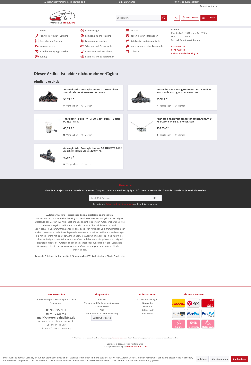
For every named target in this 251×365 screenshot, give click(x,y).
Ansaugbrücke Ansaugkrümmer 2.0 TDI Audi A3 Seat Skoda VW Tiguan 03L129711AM (184, 91)
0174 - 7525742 (56, 314)
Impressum (147, 313)
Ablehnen (202, 359)
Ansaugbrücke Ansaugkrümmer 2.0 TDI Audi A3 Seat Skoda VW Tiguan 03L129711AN (90, 91)
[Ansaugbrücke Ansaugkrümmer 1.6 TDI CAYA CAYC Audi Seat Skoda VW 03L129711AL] (48, 156)
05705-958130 (178, 46)
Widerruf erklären (102, 317)
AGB (102, 310)
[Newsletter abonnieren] (154, 198)
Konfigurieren (239, 359)
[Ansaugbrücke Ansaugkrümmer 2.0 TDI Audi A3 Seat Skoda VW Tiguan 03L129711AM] (141, 98)
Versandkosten (118, 338)
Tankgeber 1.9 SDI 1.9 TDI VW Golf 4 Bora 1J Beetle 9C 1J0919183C (91, 120)
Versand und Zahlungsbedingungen (102, 303)
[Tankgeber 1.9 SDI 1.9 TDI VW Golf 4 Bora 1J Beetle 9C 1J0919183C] (48, 127)
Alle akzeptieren (219, 359)
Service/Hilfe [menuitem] (208, 6)
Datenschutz (148, 310)
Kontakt (102, 299)
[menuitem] (141, 18)
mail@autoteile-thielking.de (184, 53)
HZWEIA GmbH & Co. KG (136, 346)
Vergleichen (72, 105)
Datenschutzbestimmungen (119, 204)
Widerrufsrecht (102, 306)
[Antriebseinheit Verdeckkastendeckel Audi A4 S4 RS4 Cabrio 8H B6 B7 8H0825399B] (141, 127)
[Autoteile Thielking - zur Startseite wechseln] (62, 17)
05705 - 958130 (56, 310)
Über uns (147, 306)
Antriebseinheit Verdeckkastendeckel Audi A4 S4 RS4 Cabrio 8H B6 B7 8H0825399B (185, 120)
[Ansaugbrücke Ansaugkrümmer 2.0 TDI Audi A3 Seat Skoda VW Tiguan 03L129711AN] (48, 98)
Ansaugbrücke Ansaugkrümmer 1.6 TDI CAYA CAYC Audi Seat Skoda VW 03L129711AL (92, 149)
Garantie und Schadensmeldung (102, 313)
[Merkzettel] (177, 18)
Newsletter (147, 303)
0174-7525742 (178, 49)
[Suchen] (164, 18)
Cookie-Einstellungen (147, 299)
